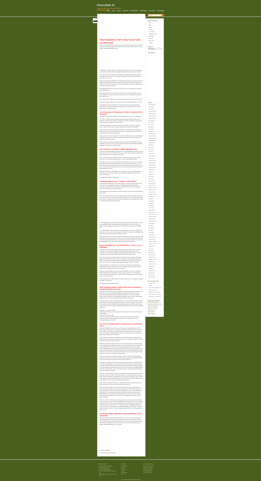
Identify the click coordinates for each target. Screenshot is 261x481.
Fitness (119, 10)
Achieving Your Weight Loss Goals (154, 304)
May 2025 (150, 109)
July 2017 (150, 268)
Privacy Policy (160, 10)
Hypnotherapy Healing (147, 470)
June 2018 (151, 248)
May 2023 (150, 149)
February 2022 (151, 183)
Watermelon (110, 465)
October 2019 (151, 245)
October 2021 (151, 192)
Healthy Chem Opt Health (148, 469)
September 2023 (152, 140)
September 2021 (152, 194)
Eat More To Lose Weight (153, 307)
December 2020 (152, 214)
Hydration (150, 285)
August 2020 (151, 223)
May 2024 (150, 126)
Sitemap (151, 42)
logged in (106, 452)
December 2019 (152, 241)
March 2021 (151, 207)
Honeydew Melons (152, 283)
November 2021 (152, 189)
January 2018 (151, 257)
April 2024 (150, 129)
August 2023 (151, 142)
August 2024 (151, 120)
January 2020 (151, 239)
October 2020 (151, 219)
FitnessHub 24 (105, 5)
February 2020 (151, 237)
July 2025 (150, 106)
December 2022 (152, 160)
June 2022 (151, 174)
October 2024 (151, 115)
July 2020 (150, 225)
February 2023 (151, 156)
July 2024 (150, 122)
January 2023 (151, 158)
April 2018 (150, 250)
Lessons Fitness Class (147, 472)
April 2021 (150, 205)
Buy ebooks (152, 10)
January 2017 (151, 270)
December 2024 (152, 111)
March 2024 (151, 131)
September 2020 (152, 221)
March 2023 (151, 153)
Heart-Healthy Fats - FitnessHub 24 (105, 474)
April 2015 (150, 275)
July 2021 (150, 198)
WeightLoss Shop (152, 33)
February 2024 (151, 133)
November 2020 (152, 216)
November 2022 (152, 162)
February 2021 (151, 210)
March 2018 (151, 252)
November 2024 (152, 113)
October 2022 (151, 165)
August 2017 (151, 266)
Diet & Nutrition (134, 10)
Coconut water (107, 467)
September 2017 (152, 263)
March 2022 (151, 180)
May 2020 (150, 230)
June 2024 (151, 124)
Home (108, 10)
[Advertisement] (121, 27)
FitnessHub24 (130, 479)
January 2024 (151, 135)
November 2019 (152, 243)
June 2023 (151, 147)
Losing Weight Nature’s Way (148, 465)
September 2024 (152, 118)
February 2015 (151, 277)
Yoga (123, 474)
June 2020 (151, 228)
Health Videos (143, 10)
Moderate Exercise (107, 469)
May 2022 (150, 176)
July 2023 (150, 144)
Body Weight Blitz (151, 311)
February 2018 (151, 254)
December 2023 (152, 138)
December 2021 (152, 187)
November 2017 (152, 259)
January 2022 (151, 185)
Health (113, 10)
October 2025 (151, 104)
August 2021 (151, 196)
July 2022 (150, 171)
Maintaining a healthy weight (104, 470)
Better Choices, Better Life (153, 305)
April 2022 (150, 178)
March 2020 (151, 234)
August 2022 (151, 169)
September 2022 (152, 167)
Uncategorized (124, 472)
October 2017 (151, 261)
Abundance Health (151, 313)
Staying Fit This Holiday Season (155, 296)
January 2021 (151, 212)
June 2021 (151, 201)
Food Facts (125, 10)
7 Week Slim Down (151, 309)
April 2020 (150, 232)
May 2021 (150, 203)
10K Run (100, 469)
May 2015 (150, 272)
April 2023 (150, 151)
